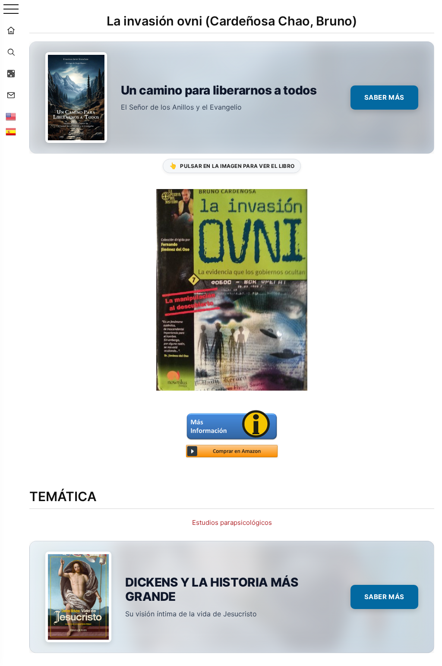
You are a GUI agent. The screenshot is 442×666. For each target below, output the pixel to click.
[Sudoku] (10, 73)
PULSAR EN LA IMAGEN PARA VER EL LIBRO (231, 165)
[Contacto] (10, 94)
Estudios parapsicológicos (232, 522)
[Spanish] (10, 131)
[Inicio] (10, 30)
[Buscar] (10, 51)
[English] (10, 116)
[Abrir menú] (11, 9)
